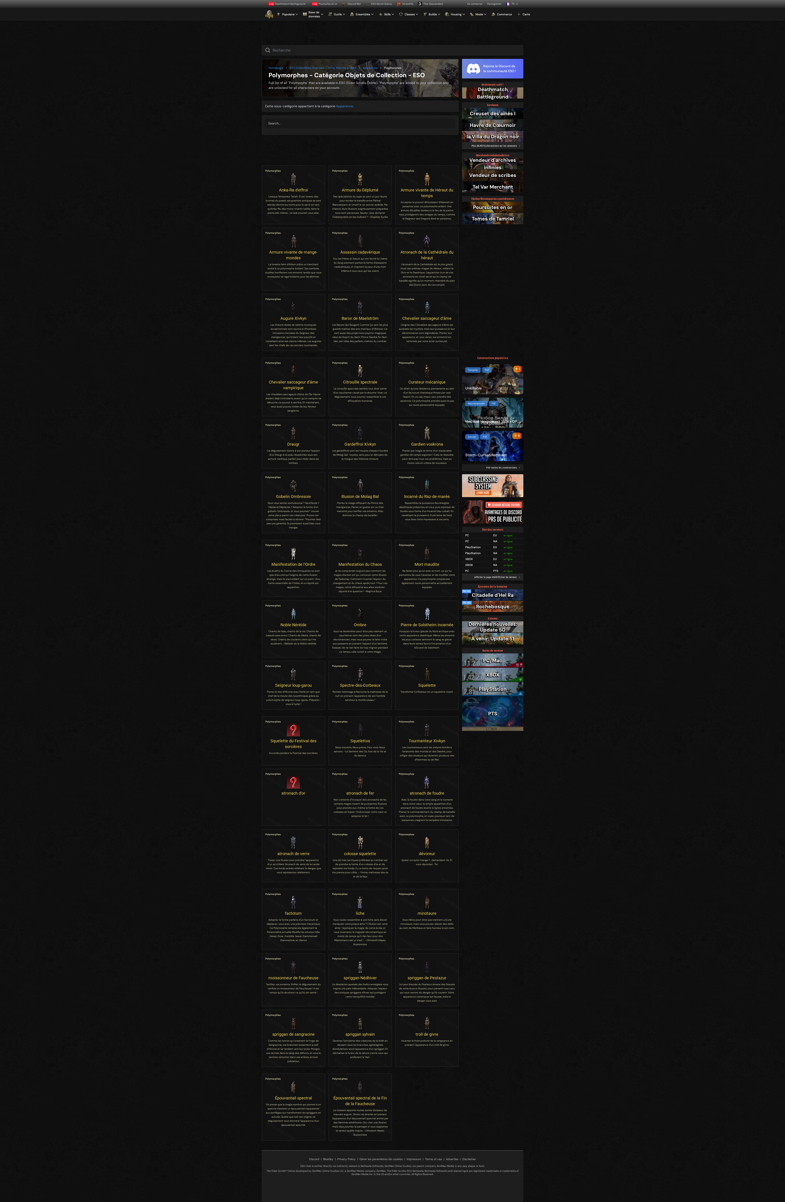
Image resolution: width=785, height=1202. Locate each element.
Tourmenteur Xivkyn (427, 740)
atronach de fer (360, 793)
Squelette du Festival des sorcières (293, 743)
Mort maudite (427, 564)
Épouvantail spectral (293, 1098)
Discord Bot (354, 4)
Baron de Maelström (360, 318)
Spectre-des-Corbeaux (360, 685)
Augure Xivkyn (293, 318)
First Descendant (433, 4)
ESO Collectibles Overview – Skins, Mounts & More (323, 68)
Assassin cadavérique (360, 252)
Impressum (414, 1159)
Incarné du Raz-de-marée (427, 496)
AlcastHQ (407, 4)
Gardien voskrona (427, 444)
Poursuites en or (325, 4)
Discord (314, 1159)
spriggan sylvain (360, 1034)
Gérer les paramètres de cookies (381, 1159)
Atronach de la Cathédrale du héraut (426, 255)
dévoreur (427, 853)
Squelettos (360, 740)
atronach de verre (293, 853)
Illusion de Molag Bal (360, 496)
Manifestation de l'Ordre (293, 564)
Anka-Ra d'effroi (293, 190)
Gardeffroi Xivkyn (360, 444)
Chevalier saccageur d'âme (427, 318)
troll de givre (427, 1034)
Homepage (276, 68)
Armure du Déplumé (360, 190)
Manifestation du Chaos (360, 564)
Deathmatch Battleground (287, 4)
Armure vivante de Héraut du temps (427, 193)
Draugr (293, 444)
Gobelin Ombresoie (293, 496)
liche (360, 913)
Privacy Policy (346, 1159)
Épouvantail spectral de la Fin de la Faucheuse (360, 1101)
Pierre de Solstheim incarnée (427, 624)
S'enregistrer (494, 4)
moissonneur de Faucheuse (293, 977)
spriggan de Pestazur (427, 977)
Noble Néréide (293, 624)
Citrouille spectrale (360, 382)
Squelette (427, 685)
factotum (293, 913)
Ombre (360, 624)
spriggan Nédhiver (360, 977)
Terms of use (433, 1159)
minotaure (427, 913)
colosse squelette (360, 853)
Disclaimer (469, 1159)
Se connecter (474, 4)
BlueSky (328, 1159)
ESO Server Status (381, 4)
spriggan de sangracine (293, 1034)
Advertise (452, 1159)
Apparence (370, 68)
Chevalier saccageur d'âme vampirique (293, 385)
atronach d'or (293, 793)
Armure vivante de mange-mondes (293, 255)
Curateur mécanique (427, 382)
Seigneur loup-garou (293, 685)
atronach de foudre (427, 793)
